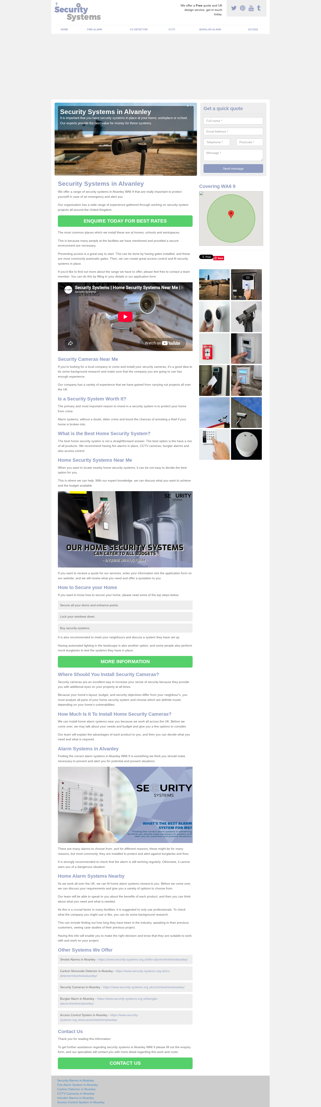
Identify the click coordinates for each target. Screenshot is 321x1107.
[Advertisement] (160, 66)
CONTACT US (125, 1063)
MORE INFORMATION (125, 661)
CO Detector (139, 29)
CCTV (172, 29)
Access (253, 29)
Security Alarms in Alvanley (75, 1080)
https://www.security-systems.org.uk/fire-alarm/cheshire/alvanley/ (143, 959)
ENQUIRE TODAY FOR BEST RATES (125, 221)
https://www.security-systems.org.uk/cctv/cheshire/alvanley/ (144, 987)
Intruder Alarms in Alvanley (75, 1098)
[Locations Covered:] (56, 3)
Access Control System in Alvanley (81, 1102)
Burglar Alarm (210, 29)
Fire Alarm (94, 29)
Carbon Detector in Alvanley (76, 1089)
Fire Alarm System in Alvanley (77, 1085)
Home (64, 29)
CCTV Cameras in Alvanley (76, 1093)
